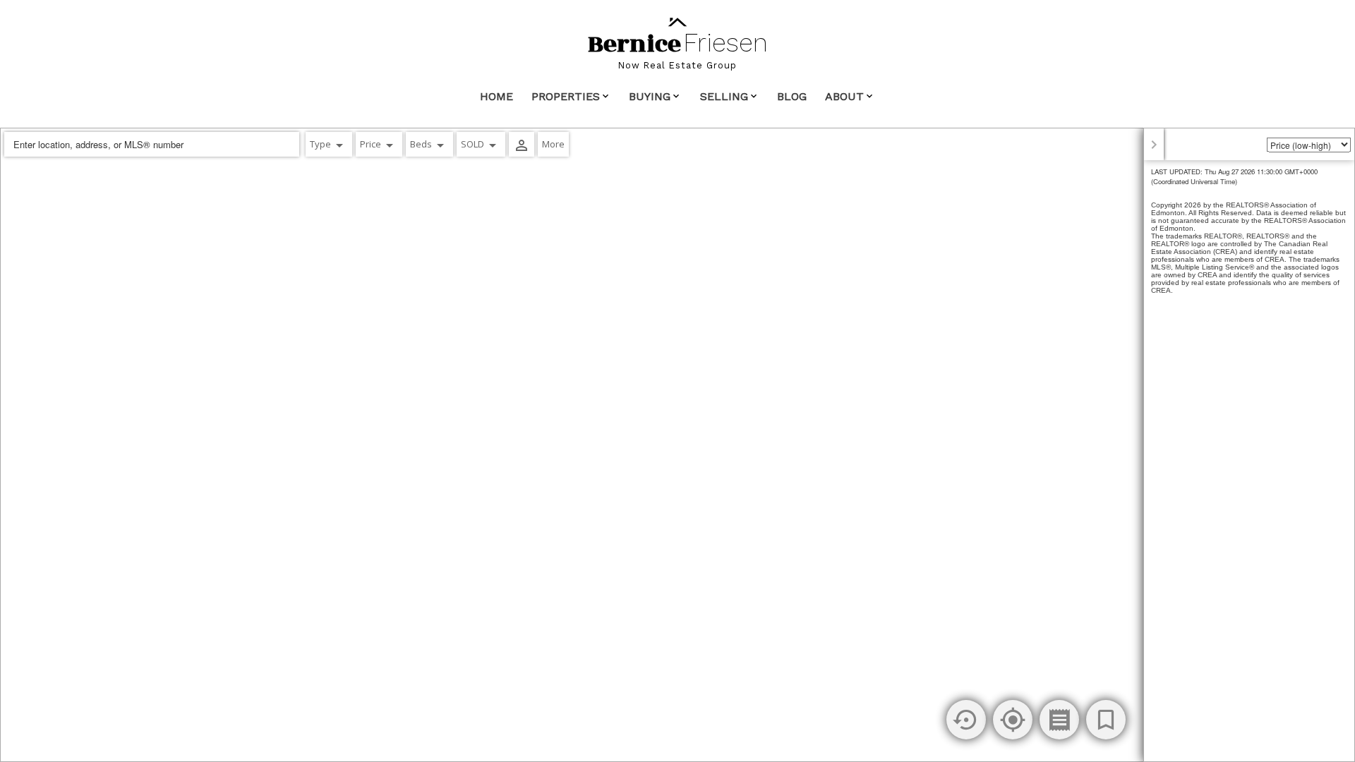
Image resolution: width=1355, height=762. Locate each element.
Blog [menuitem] (792, 96)
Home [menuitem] (496, 96)
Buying (649, 96)
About (844, 96)
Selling (724, 96)
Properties (565, 96)
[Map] (677, 444)
